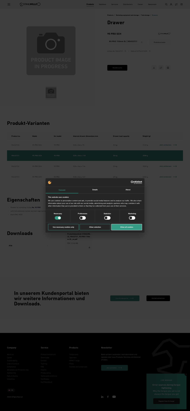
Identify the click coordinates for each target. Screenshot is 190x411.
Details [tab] (95, 190)
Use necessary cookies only (63, 227)
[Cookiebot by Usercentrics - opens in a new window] (132, 182)
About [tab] (128, 190)
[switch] (82, 218)
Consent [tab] (62, 190)
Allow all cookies (126, 227)
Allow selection (95, 227)
